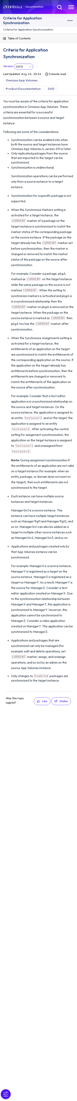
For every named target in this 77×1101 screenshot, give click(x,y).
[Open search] (59, 7)
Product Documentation (23, 89)
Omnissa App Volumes (22, 80)
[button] (38, 38)
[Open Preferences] (6, 1094)
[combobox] (23, 67)
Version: (8, 66)
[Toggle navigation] (71, 7)
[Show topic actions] (70, 20)
